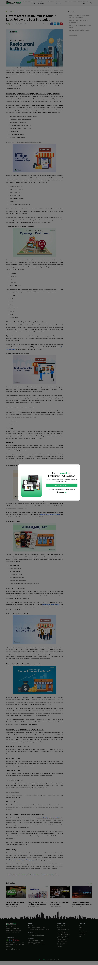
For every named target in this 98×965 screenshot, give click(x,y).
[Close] (78, 466)
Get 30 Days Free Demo (61, 485)
